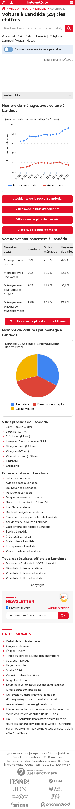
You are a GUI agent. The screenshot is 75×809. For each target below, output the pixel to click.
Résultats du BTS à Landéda (24, 578)
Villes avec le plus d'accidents (37, 209)
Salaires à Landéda (18, 478)
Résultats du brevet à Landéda (26, 573)
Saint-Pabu (25, 36)
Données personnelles (18, 761)
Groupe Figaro (32, 764)
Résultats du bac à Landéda (24, 568)
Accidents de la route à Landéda (37, 198)
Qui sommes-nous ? (17, 753)
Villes (12, 8)
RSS (44, 757)
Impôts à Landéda (18, 507)
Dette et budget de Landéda (24, 512)
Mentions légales (14, 764)
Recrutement (55, 757)
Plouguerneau (15, 446)
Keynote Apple (16, 665)
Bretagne (12, 466)
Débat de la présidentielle (23, 641)
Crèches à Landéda (18, 536)
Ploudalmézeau (16, 456)
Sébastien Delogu (17, 660)
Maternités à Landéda (20, 541)
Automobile (12, 95)
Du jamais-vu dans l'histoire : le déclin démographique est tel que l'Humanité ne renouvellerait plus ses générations (33, 699)
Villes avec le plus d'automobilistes (40, 321)
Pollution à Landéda (19, 492)
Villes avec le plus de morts (38, 229)
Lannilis (41, 36)
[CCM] (55, 781)
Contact (16, 757)
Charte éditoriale (48, 753)
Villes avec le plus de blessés (37, 219)
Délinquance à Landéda (21, 488)
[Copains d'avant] (20, 796)
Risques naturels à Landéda (24, 497)
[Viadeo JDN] (55, 796)
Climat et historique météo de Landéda (31, 517)
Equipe (34, 753)
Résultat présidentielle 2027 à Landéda (31, 563)
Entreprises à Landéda (20, 546)
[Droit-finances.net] (55, 789)
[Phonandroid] (55, 804)
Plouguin (12, 451)
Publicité (64, 753)
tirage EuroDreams (18, 680)
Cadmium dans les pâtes (22, 675)
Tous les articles (31, 757)
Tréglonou (56, 36)
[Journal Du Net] (20, 789)
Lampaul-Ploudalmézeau (18, 40)
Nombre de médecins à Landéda (27, 502)
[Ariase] (20, 804)
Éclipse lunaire (15, 651)
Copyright (37, 585)
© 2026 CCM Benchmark (56, 764)
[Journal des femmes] (20, 781)
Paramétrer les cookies (44, 761)
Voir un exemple (58, 608)
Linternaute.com (19, 608)
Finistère (25, 8)
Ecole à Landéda (16, 531)
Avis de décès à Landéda (22, 483)
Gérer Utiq (63, 761)
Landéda (40, 8)
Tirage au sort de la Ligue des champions (33, 656)
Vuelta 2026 (14, 670)
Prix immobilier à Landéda (23, 551)
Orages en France (17, 646)
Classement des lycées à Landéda (28, 526)
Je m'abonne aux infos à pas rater (38, 49)
